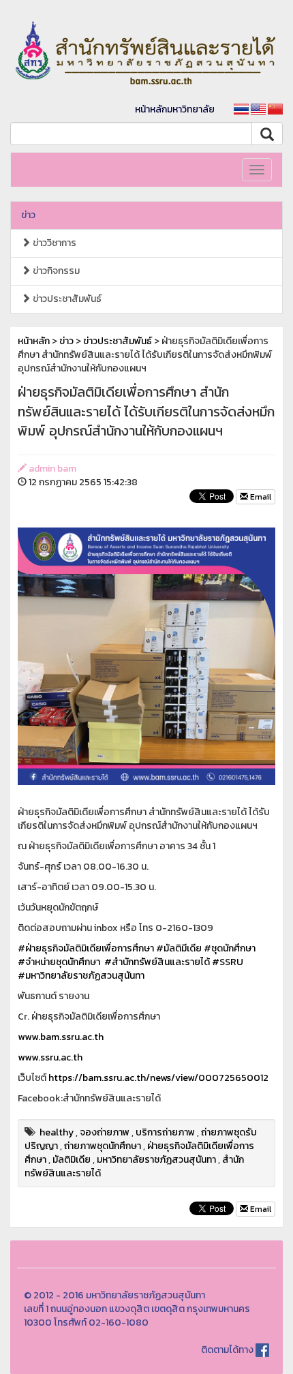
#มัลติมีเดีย (179, 948)
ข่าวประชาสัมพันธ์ (66, 299)
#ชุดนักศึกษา (230, 948)
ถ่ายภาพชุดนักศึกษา (102, 1146)
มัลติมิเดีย (71, 1159)
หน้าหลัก (34, 341)
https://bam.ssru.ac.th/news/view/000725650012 (158, 1078)
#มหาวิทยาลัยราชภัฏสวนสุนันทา (81, 975)
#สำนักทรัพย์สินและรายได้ (157, 962)
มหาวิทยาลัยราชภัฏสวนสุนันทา (156, 1159)
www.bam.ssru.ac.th (61, 1037)
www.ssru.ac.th (50, 1057)
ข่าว (28, 215)
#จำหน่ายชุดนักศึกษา (59, 962)
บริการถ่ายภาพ (165, 1132)
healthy (57, 1132)
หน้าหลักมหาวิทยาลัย (175, 109)
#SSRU (227, 962)
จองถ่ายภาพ (104, 1132)
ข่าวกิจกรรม (55, 271)
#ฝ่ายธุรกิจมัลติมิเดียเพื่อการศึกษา (86, 948)
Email (259, 497)
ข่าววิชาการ (53, 243)
